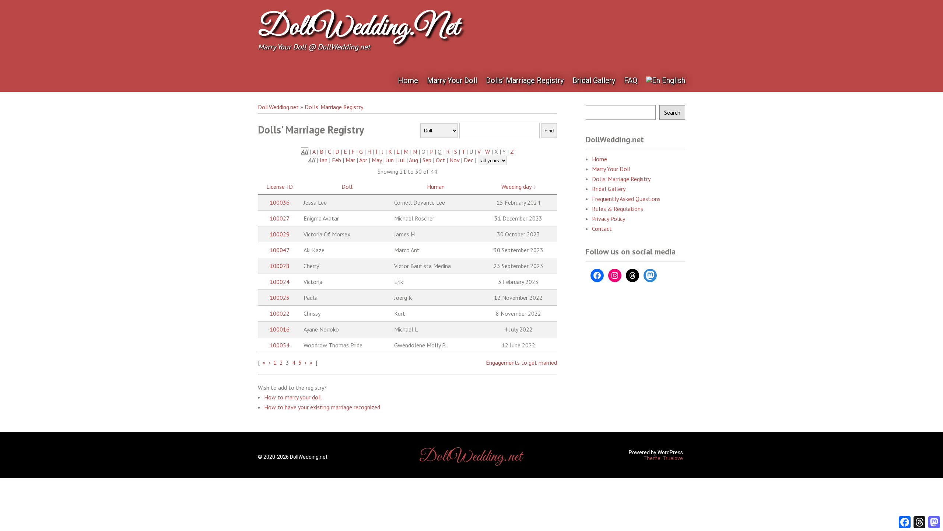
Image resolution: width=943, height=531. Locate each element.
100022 (280, 313)
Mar (350, 160)
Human (436, 186)
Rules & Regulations (617, 208)
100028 (280, 266)
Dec (468, 160)
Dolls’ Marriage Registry (525, 80)
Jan (323, 160)
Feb (336, 160)
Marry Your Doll (452, 80)
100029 (280, 234)
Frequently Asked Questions (626, 198)
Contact (602, 228)
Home (408, 80)
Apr (363, 160)
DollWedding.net (358, 27)
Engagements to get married (521, 362)
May (377, 160)
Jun (390, 160)
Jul (401, 160)
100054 (280, 345)
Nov (454, 160)
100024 (280, 281)
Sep (427, 160)
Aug (413, 160)
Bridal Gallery (593, 80)
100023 (280, 297)
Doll (347, 186)
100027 (280, 218)
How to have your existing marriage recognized (322, 407)
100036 (280, 202)
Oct (440, 160)
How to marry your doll (293, 397)
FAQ (630, 80)
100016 (280, 329)
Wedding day (516, 186)
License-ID (279, 186)
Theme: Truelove (663, 458)
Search (672, 112)
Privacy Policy (608, 218)
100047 (280, 250)
